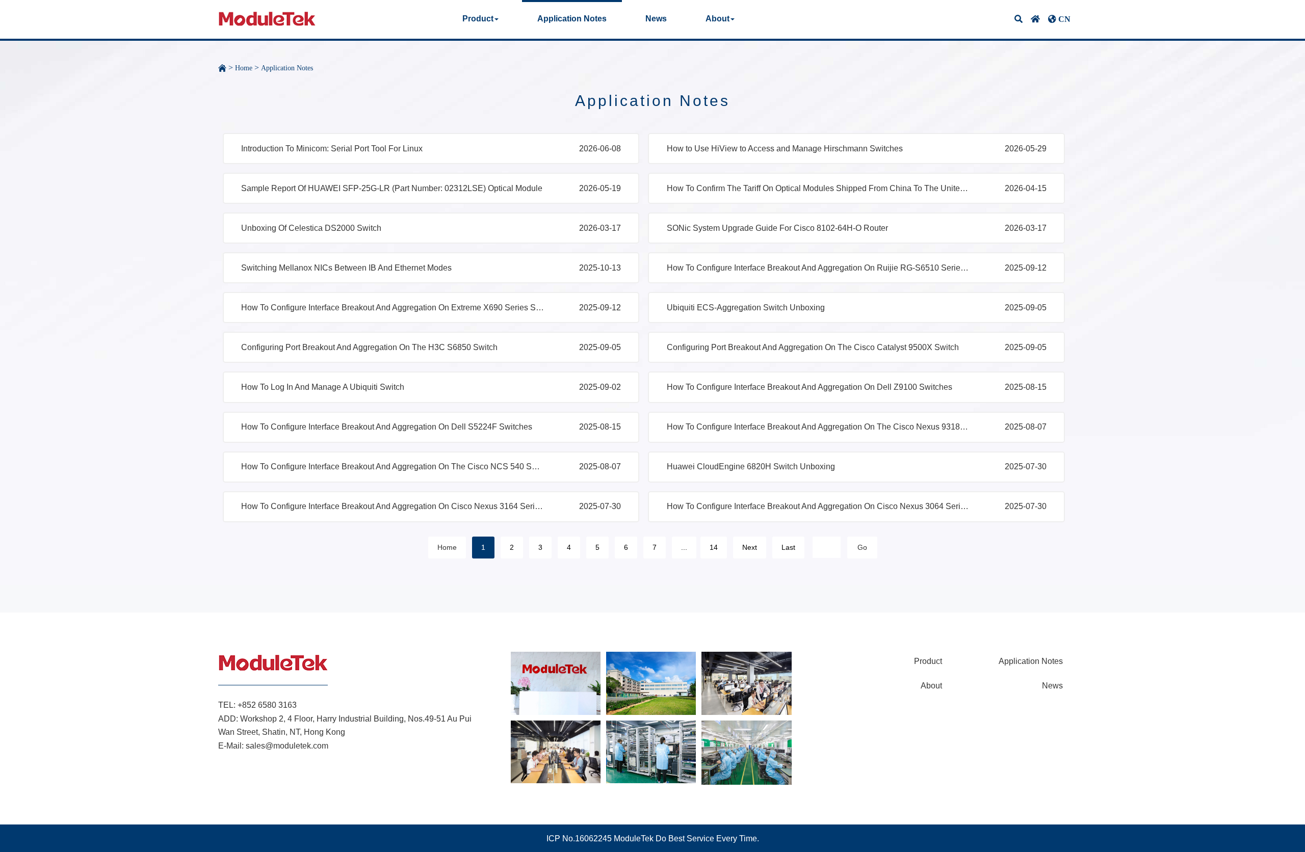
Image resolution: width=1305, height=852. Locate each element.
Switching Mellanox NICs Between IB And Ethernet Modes (346, 267)
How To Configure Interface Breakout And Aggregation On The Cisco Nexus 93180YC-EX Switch (819, 426)
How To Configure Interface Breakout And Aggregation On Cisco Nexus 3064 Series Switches (819, 506)
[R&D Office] (556, 751)
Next (749, 547)
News (656, 18)
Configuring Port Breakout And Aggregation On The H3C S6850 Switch (369, 347)
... (684, 547)
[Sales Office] (746, 682)
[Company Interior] (651, 682)
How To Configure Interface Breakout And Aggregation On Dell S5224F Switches (386, 426)
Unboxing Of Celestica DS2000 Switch (311, 228)
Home (243, 68)
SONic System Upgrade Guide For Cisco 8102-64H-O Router (777, 228)
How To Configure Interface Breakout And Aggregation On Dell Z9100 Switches (809, 387)
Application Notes (572, 18)
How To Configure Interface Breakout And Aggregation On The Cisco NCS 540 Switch (393, 466)
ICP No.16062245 (579, 838)
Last (788, 547)
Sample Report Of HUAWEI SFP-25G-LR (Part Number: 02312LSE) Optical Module (391, 188)
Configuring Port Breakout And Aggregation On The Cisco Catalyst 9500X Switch (813, 347)
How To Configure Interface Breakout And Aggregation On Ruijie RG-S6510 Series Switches (819, 267)
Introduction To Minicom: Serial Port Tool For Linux (332, 148)
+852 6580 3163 (267, 705)
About (931, 685)
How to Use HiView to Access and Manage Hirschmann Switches (785, 148)
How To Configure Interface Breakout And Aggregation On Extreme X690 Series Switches (393, 307)
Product (928, 661)
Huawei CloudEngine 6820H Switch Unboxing (751, 466)
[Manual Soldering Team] (746, 752)
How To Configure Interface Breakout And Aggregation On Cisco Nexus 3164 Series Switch (393, 506)
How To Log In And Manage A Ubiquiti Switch (322, 387)
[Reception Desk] (556, 682)
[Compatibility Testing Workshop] (651, 751)
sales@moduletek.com (287, 745)
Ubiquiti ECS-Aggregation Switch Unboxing (746, 307)
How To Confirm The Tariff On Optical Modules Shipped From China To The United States (819, 188)
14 (714, 547)
